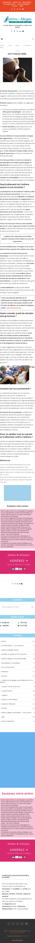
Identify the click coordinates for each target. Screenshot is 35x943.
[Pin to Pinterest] (19, 584)
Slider (10, 45)
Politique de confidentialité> (17, 932)
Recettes (18, 708)
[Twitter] (14, 9)
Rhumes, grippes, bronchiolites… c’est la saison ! (18, 712)
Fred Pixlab (24, 936)
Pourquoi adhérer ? (24, 4)
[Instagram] (17, 9)
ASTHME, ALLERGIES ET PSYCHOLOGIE (18, 654)
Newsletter (17, 2)
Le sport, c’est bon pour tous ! (18, 686)
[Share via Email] (21, 584)
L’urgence (18, 695)
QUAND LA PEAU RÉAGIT (18, 699)
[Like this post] (13, 584)
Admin (21, 6)
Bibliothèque (27, 2)
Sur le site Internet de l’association (12, 884)
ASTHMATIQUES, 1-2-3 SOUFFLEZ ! (18, 646)
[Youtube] (23, 9)
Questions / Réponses (18, 704)
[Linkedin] (20, 9)
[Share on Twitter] (17, 584)
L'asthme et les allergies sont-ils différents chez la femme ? (17, 681)
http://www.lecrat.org (14, 308)
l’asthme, (12, 894)
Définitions (18, 672)
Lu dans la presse (18, 691)
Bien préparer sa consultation (18, 663)
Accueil (2, 45)
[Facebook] (11, 31)
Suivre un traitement (18, 721)
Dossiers (18, 676)
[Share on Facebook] (15, 584)
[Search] (33, 39)
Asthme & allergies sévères (18, 650)
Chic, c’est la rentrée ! (18, 667)
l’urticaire (19, 894)
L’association (7, 2)
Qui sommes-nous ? (10, 4)
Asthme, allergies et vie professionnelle (18, 659)
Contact (15, 6)
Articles (17, 45)
